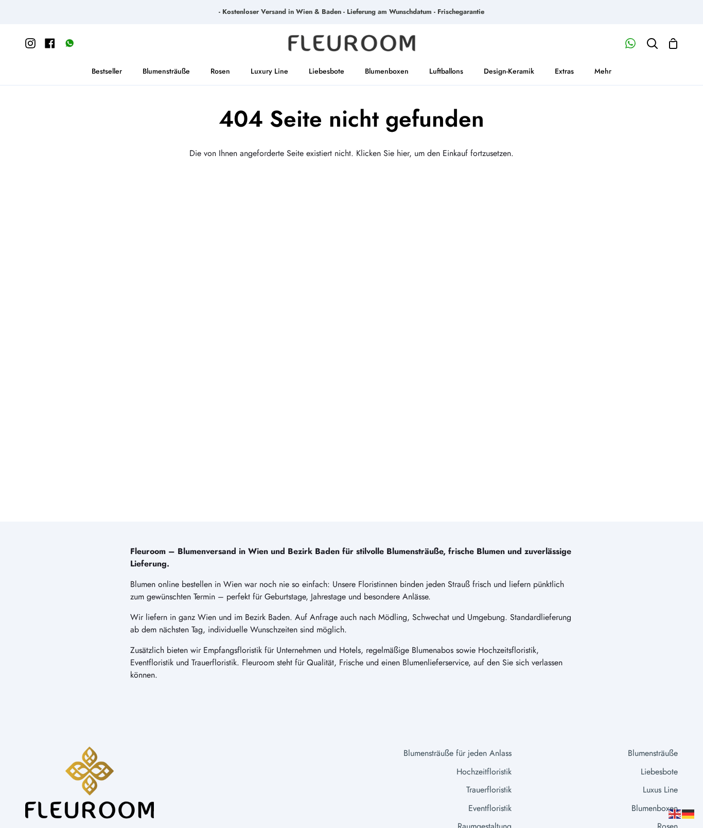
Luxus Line (660, 790)
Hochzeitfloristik (484, 772)
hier (403, 153)
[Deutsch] (688, 813)
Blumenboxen (654, 808)
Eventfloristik (490, 808)
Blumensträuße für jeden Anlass (457, 753)
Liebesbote (659, 772)
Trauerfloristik (489, 790)
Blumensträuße (653, 753)
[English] (675, 813)
